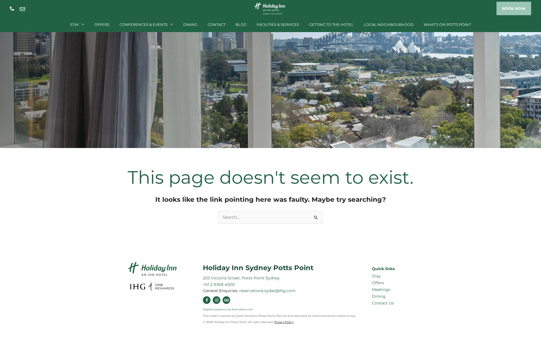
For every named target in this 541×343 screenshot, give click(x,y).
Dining (190, 24)
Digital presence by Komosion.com (228, 309)
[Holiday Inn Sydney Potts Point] (270, 8)
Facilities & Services (278, 24)
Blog (241, 24)
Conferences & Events (143, 24)
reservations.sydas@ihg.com (22, 9)
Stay (74, 24)
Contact (216, 24)
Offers (101, 24)
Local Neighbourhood (389, 24)
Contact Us (383, 303)
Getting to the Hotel (331, 24)
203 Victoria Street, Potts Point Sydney (241, 278)
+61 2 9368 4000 (12, 8)
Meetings (381, 289)
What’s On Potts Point (447, 24)
